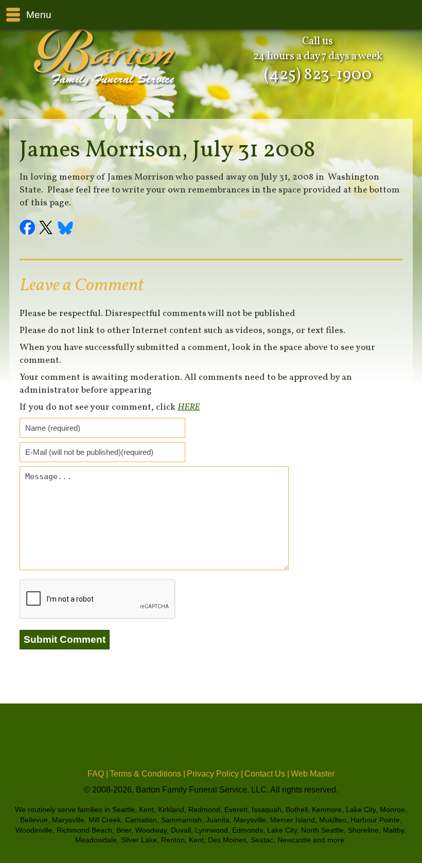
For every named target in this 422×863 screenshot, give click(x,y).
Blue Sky (66, 229)
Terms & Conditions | (147, 773)
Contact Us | (266, 773)
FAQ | (97, 773)
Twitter (47, 229)
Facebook (29, 229)
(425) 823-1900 (318, 75)
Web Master (313, 773)
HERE (189, 407)
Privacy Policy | (215, 773)
